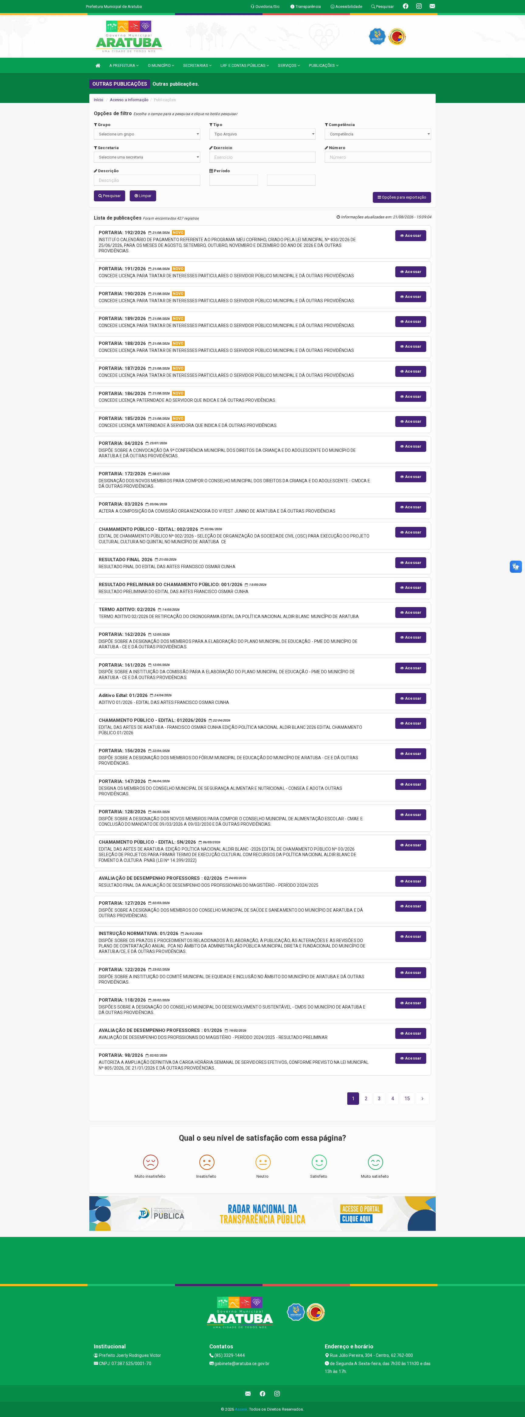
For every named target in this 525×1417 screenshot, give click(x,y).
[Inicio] (97, 65)
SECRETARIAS (196, 65)
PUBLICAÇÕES (322, 65)
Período (221, 171)
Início (99, 99)
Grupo (103, 124)
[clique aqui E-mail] (248, 1393)
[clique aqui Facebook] (262, 1393)
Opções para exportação (403, 197)
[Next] (423, 1098)
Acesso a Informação (129, 99)
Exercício (222, 147)
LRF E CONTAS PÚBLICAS (243, 65)
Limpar (144, 195)
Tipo (217, 124)
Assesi (241, 1409)
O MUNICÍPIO (160, 65)
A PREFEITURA (122, 65)
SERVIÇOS (287, 65)
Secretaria (108, 147)
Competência (341, 124)
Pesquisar (111, 195)
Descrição (107, 171)
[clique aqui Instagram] (277, 1393)
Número (336, 147)
